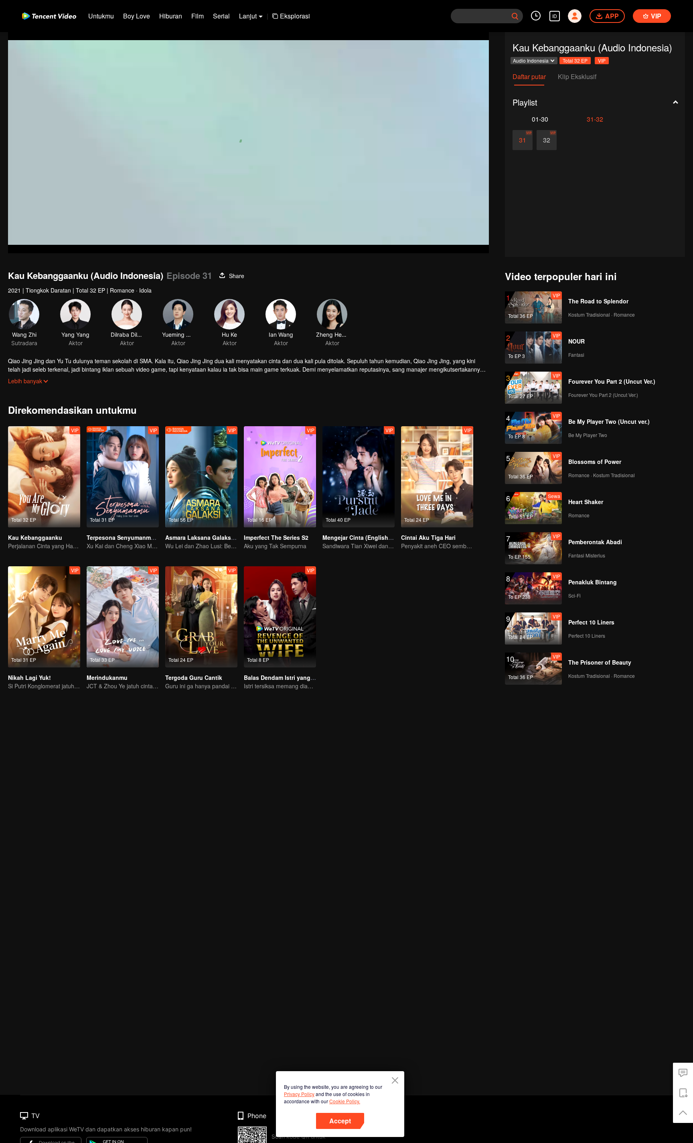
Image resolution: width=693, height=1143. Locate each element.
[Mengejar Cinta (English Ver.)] (358, 476)
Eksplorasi (295, 15)
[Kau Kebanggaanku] (44, 476)
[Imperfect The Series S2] (280, 476)
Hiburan (170, 15)
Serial (221, 15)
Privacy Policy (299, 1093)
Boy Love (136, 15)
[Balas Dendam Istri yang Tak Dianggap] (280, 616)
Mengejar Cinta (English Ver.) (361, 537)
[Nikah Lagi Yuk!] (44, 616)
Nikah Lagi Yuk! (29, 677)
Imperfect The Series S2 (276, 537)
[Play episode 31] (523, 140)
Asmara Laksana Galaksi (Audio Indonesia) (224, 537)
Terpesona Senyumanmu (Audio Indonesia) (146, 537)
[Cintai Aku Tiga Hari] (437, 476)
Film (197, 15)
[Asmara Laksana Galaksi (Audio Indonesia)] (201, 476)
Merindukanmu (107, 677)
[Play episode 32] (547, 140)
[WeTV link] (49, 16)
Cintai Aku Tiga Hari (428, 537)
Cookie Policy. (344, 1101)
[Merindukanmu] (123, 616)
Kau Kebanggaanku (35, 537)
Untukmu (101, 15)
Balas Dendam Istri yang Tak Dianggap (297, 677)
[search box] (515, 16)
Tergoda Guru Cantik (193, 677)
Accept (340, 1120)
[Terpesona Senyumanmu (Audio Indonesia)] (123, 476)
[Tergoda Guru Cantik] (201, 616)
